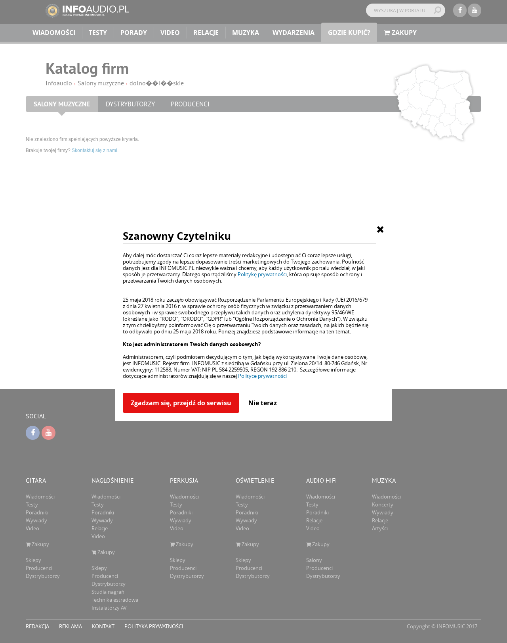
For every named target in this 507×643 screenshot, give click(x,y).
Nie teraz (262, 403)
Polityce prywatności (262, 375)
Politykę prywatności (262, 274)
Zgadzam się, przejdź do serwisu (181, 403)
